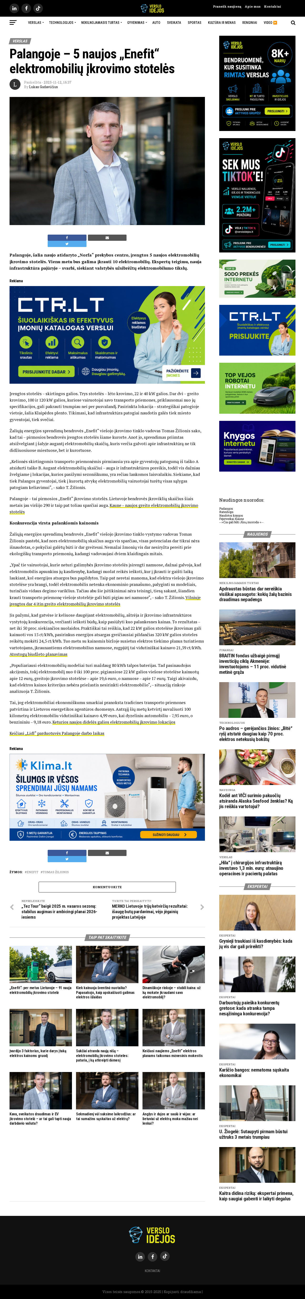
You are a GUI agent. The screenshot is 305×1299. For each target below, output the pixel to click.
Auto (156, 23)
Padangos (226, 508)
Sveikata (174, 23)
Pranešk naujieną (227, 6)
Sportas (194, 23)
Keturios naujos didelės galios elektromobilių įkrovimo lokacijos (113, 722)
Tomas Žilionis (56, 872)
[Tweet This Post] (67, 244)
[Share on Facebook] (67, 238)
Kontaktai (270, 6)
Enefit (32, 872)
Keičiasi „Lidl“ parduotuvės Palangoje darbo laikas (57, 733)
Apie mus (250, 6)
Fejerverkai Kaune (231, 519)
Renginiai (249, 23)
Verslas (34, 23)
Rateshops (226, 512)
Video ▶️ (270, 23)
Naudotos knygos (231, 515)
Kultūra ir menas (222, 23)
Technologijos (61, 23)
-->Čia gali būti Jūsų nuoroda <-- (241, 522)
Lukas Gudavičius (43, 87)
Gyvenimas (135, 23)
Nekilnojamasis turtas (100, 23)
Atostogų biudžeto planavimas (38, 654)
